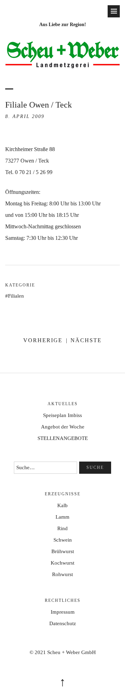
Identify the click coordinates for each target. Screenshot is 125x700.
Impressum (63, 612)
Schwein (62, 540)
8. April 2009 (24, 116)
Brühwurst (62, 551)
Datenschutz (62, 623)
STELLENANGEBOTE (63, 438)
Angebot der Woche (62, 427)
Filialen (16, 296)
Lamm (62, 517)
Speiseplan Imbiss (62, 415)
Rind (62, 528)
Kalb (62, 505)
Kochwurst (62, 563)
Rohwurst (62, 574)
